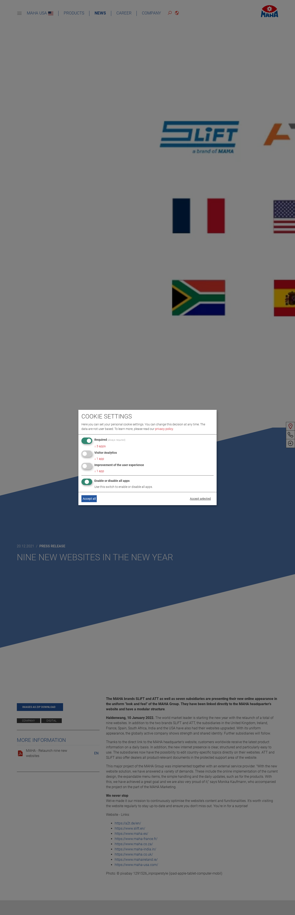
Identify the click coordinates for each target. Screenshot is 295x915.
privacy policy (164, 429)
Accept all (89, 498)
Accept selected (200, 498)
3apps (100, 446)
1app (99, 458)
